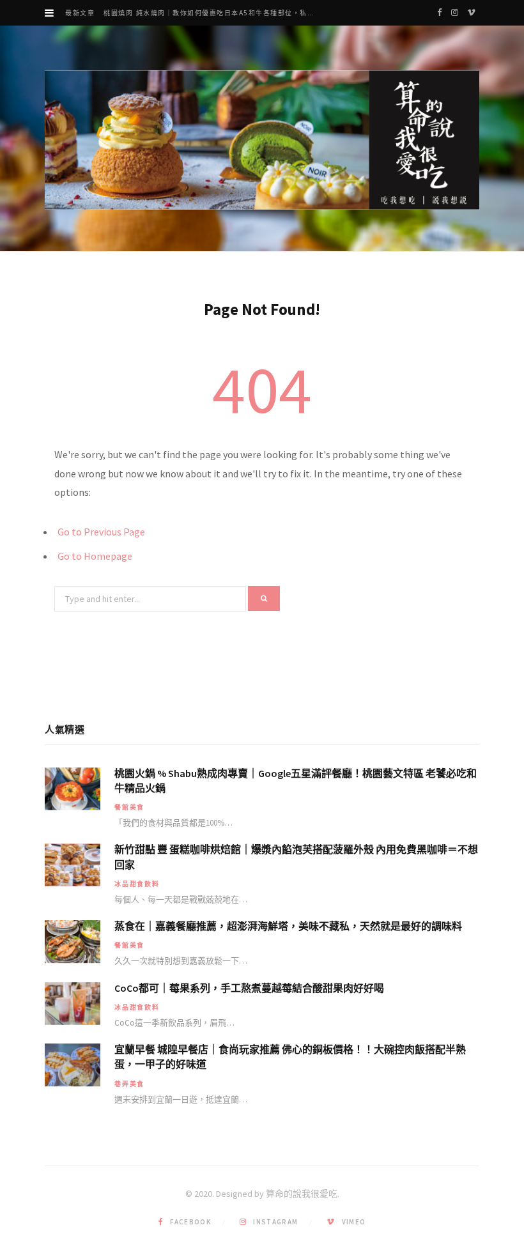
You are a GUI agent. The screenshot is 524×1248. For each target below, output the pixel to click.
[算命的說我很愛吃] (262, 140)
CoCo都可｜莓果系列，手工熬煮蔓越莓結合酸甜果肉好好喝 (249, 988)
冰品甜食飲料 (137, 884)
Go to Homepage (95, 556)
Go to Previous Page (101, 531)
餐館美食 (129, 807)
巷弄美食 (129, 1084)
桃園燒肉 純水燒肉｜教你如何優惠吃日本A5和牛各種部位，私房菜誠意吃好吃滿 (214, 13)
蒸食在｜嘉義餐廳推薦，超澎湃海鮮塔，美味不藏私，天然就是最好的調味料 (288, 926)
